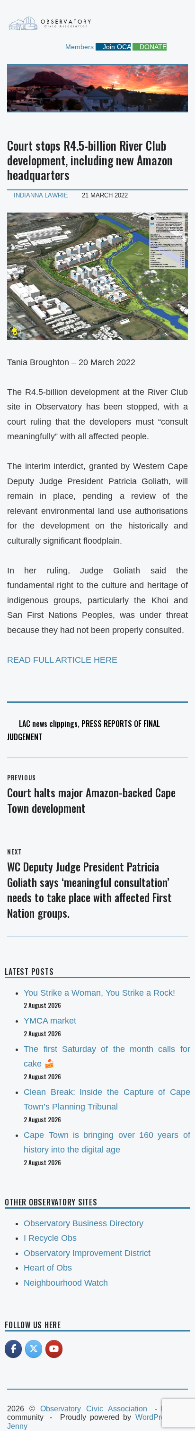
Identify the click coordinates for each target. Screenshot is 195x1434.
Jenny (17, 1426)
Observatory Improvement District (87, 1253)
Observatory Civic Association (93, 1409)
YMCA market (50, 1020)
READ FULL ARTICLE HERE (62, 660)
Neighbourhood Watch (66, 1283)
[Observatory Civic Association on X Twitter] (33, 1349)
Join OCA (116, 47)
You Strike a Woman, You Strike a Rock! (99, 993)
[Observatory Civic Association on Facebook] (13, 1349)
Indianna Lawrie (41, 195)
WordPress (154, 1417)
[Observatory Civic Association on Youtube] (53, 1349)
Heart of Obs (48, 1267)
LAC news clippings (48, 723)
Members (78, 47)
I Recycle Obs (50, 1238)
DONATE (152, 47)
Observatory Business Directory (83, 1223)
